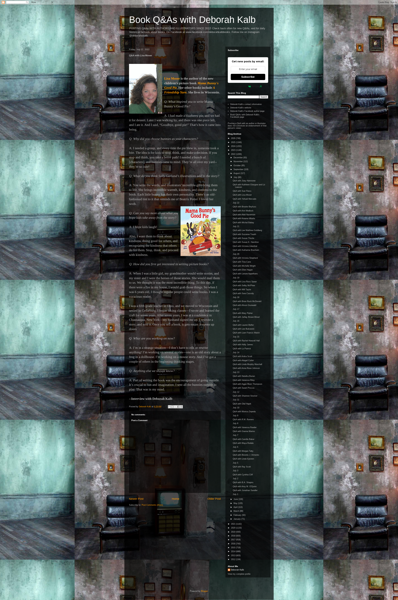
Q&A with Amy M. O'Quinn (245, 486)
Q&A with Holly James (243, 344)
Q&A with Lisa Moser (242, 195)
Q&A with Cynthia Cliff (243, 474)
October (237, 165)
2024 (233, 146)
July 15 (236, 337)
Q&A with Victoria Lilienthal (245, 246)
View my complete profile (239, 574)
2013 (233, 555)
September (239, 169)
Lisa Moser (172, 78)
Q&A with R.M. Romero (243, 419)
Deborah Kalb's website (240, 107)
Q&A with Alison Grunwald (244, 305)
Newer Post (136, 498)
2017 (233, 539)
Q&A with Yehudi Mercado (244, 199)
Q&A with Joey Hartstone (244, 181)
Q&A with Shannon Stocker (245, 396)
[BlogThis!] (172, 406)
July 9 (235, 415)
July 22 (236, 203)
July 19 (236, 278)
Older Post (214, 498)
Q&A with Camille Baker (243, 439)
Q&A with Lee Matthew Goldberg (247, 230)
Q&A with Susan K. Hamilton (246, 242)
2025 (233, 142)
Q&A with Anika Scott (242, 356)
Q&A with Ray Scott (242, 467)
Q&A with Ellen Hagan (243, 270)
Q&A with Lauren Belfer (243, 325)
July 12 (236, 392)
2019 (233, 532)
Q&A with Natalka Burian (244, 376)
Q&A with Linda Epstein (243, 459)
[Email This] (169, 406)
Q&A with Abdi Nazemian (244, 214)
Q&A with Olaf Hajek (242, 404)
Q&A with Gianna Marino (244, 431)
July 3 (235, 470)
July (236, 177)
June (236, 499)
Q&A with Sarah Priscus (244, 388)
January (237, 519)
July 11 (236, 400)
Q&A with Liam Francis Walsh (246, 333)
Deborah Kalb (237, 570)
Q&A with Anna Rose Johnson (246, 368)
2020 (233, 528)
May (236, 503)
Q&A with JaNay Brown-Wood (246, 317)
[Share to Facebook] (178, 406)
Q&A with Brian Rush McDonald (247, 301)
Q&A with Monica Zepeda (244, 411)
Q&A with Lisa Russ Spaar (245, 281)
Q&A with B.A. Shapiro (243, 482)
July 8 (235, 423)
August (237, 173)
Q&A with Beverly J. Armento (246, 455)
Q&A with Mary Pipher (243, 313)
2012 (233, 559)
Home (175, 498)
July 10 (236, 407)
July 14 (236, 352)
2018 (233, 536)
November (238, 161)
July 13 (236, 372)
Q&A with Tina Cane (242, 262)
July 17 (236, 309)
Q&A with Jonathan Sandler (245, 490)
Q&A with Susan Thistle (243, 238)
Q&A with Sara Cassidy (243, 293)
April (236, 507)
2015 (233, 547)
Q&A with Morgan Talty (243, 451)
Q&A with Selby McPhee (244, 285)
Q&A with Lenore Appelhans (245, 273)
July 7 (235, 435)
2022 (233, 154)
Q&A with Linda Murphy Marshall (247, 364)
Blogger (204, 591)
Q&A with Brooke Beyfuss (244, 206)
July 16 (236, 321)
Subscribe (248, 76)
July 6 (235, 447)
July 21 (236, 226)
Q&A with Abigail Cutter (243, 360)
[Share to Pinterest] (181, 406)
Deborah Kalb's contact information (246, 104)
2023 (233, 150)
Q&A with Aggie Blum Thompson (247, 384)
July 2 (235, 478)
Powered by (240, 86)
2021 (233, 524)
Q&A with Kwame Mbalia (244, 218)
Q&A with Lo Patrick (242, 348)
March (237, 511)
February (238, 515)
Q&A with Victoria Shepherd (245, 258)
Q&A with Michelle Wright (244, 266)
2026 (233, 138)
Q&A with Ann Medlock (243, 211)
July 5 (235, 463)
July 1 (235, 494)
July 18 (236, 297)
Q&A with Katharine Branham (246, 250)
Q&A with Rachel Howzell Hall (246, 340)
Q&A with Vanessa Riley (244, 380)
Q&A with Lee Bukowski (243, 329)
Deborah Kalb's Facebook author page (247, 111)
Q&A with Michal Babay (243, 222)
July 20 (236, 254)
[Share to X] (175, 406)
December (238, 157)
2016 (233, 543)
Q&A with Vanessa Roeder (245, 427)
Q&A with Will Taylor (242, 289)
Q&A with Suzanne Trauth (244, 234)
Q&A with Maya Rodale (243, 443)
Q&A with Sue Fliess (242, 191)
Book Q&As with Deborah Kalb (192, 19)
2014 (233, 551)
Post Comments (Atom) (152, 505)
